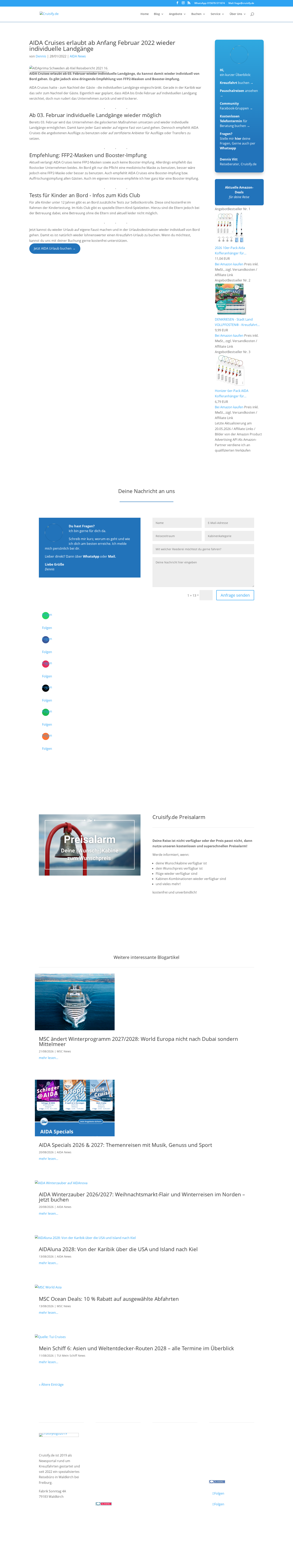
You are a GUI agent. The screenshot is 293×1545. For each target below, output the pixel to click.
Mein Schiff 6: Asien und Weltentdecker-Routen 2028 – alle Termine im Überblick (136, 1348)
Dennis (41, 56)
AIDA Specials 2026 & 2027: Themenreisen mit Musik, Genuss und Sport (125, 1144)
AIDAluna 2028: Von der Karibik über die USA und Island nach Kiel (118, 1249)
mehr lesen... (48, 1058)
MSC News (64, 1051)
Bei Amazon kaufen (229, 264)
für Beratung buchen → (235, 121)
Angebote (175, 14)
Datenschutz (69, 1519)
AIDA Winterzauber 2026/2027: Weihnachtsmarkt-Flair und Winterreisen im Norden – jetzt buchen (142, 1197)
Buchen (196, 14)
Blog (157, 14)
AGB (85, 1519)
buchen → (236, 83)
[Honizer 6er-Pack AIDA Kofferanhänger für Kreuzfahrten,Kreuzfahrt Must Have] (230, 385)
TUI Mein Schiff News (71, 1355)
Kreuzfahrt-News (225, 1452)
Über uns (219, 1447)
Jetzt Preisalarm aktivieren (181, 914)
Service (215, 14)
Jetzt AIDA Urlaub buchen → (55, 248)
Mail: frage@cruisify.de (241, 3)
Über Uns (236, 14)
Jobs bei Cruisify (224, 1462)
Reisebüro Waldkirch (228, 1467)
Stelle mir (230, 138)
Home (145, 14)
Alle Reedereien (111, 1467)
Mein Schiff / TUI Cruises (118, 1452)
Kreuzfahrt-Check (170, 1447)
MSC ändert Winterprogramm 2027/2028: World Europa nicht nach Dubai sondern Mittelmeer (138, 1041)
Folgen (47, 628)
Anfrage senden (235, 595)
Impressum (48, 1519)
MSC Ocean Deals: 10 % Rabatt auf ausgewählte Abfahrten (109, 1298)
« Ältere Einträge (51, 1384)
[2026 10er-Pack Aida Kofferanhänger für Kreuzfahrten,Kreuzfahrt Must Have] (230, 242)
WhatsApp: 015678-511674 (209, 3)
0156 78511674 (107, 1487)
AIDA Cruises (109, 1447)
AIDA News (78, 56)
